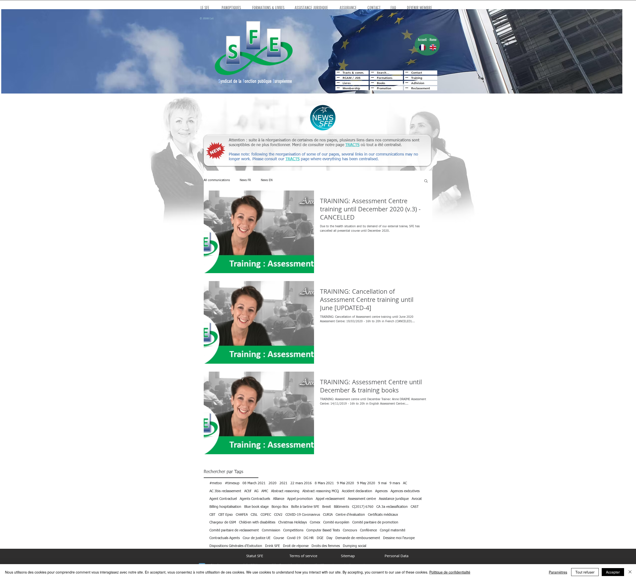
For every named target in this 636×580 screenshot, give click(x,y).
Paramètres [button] (558, 572)
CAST (415, 507)
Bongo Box (280, 507)
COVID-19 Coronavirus (302, 514)
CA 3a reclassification (392, 507)
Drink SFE (272, 546)
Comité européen (336, 522)
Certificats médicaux (383, 514)
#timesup (232, 483)
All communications (217, 180)
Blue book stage (256, 507)
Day (329, 538)
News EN (267, 180)
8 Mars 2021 (324, 483)
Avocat (417, 499)
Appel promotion (300, 499)
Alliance (278, 499)
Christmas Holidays (292, 522)
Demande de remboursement (357, 538)
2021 (283, 483)
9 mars (395, 483)
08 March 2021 (254, 483)
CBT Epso (225, 514)
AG (256, 491)
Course (279, 538)
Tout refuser (585, 572)
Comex (315, 522)
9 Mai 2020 (345, 483)
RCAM (347, 78)
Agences (381, 491)
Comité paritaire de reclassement (234, 530)
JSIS (357, 78)
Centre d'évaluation (350, 514)
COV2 (278, 514)
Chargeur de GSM (222, 522)
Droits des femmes (326, 546)
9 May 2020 (366, 483)
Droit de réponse (296, 546)
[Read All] (337, 72)
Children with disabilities (257, 522)
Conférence (368, 530)
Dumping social (354, 546)
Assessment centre (362, 499)
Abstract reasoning (285, 491)
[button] (426, 181)
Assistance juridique (394, 499)
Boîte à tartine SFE (305, 507)
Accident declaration (357, 491)
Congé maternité (392, 530)
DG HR (309, 538)
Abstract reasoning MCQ (320, 491)
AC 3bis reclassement (225, 491)
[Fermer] (630, 572)
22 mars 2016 (301, 483)
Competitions (293, 530)
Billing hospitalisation (225, 507)
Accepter (613, 572)
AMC (264, 491)
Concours (350, 530)
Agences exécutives (405, 491)
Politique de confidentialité (449, 572)
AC (405, 483)
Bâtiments (341, 507)
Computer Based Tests (323, 530)
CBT (212, 514)
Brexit (326, 507)
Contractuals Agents (224, 538)
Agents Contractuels (255, 499)
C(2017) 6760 (362, 507)
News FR (245, 180)
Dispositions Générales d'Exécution (235, 546)
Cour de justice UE (257, 538)
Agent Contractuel (223, 499)
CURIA (328, 514)
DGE (320, 538)
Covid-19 (294, 538)
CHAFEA (242, 514)
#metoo (215, 483)
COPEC (266, 514)
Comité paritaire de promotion (375, 522)
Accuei (422, 39)
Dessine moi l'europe (399, 538)
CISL (254, 514)
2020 (273, 483)
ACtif (247, 491)
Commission (271, 530)
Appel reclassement (330, 499)
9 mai (382, 483)
